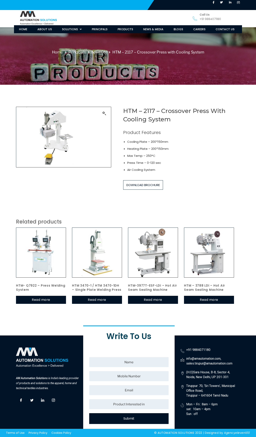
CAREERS (199, 29)
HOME (23, 29)
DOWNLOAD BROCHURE (143, 185)
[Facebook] (21, 400)
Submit (128, 418)
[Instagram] (53, 400)
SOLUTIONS (70, 29)
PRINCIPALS (99, 29)
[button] (72, 29)
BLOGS (178, 29)
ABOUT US (44, 29)
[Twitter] (32, 400)
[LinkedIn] (43, 400)
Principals (77, 52)
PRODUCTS (125, 29)
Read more (41, 299)
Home (57, 52)
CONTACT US (225, 29)
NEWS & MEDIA (153, 29)
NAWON (99, 52)
